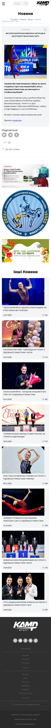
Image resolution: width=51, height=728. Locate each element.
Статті (38, 19)
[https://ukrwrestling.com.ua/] (25, 213)
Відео (30, 19)
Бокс (25, 678)
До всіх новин (12, 149)
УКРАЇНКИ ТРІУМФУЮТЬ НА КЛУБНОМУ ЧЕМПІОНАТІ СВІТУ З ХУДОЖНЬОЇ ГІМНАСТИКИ (23, 519)
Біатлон (25, 682)
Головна (14, 19)
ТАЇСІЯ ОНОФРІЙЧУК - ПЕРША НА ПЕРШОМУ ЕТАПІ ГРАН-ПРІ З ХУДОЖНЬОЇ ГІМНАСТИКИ (24, 393)
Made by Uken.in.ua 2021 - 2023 (25, 719)
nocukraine (17, 120)
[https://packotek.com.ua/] (25, 176)
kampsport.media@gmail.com (27, 704)
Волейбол (25, 685)
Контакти (25, 663)
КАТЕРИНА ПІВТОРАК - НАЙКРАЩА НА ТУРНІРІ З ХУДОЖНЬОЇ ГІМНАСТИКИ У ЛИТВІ (24, 351)
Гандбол (25, 689)
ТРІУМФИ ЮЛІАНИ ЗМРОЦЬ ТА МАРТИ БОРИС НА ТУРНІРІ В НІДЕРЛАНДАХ (24, 435)
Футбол (25, 674)
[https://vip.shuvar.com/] (25, 250)
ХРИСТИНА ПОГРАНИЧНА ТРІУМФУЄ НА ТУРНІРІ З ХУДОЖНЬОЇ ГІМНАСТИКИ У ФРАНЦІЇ (24, 477)
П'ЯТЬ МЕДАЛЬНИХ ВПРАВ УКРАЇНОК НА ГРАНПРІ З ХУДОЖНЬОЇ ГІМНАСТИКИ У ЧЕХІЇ (25, 603)
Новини (23, 19)
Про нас (25, 659)
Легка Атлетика (25, 693)
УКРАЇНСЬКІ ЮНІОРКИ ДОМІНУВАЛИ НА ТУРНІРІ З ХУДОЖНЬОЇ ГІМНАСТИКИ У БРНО (24, 561)
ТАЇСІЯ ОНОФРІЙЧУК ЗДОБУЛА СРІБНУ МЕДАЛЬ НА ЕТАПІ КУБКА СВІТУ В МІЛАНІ (24, 308)
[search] (26, 3)
